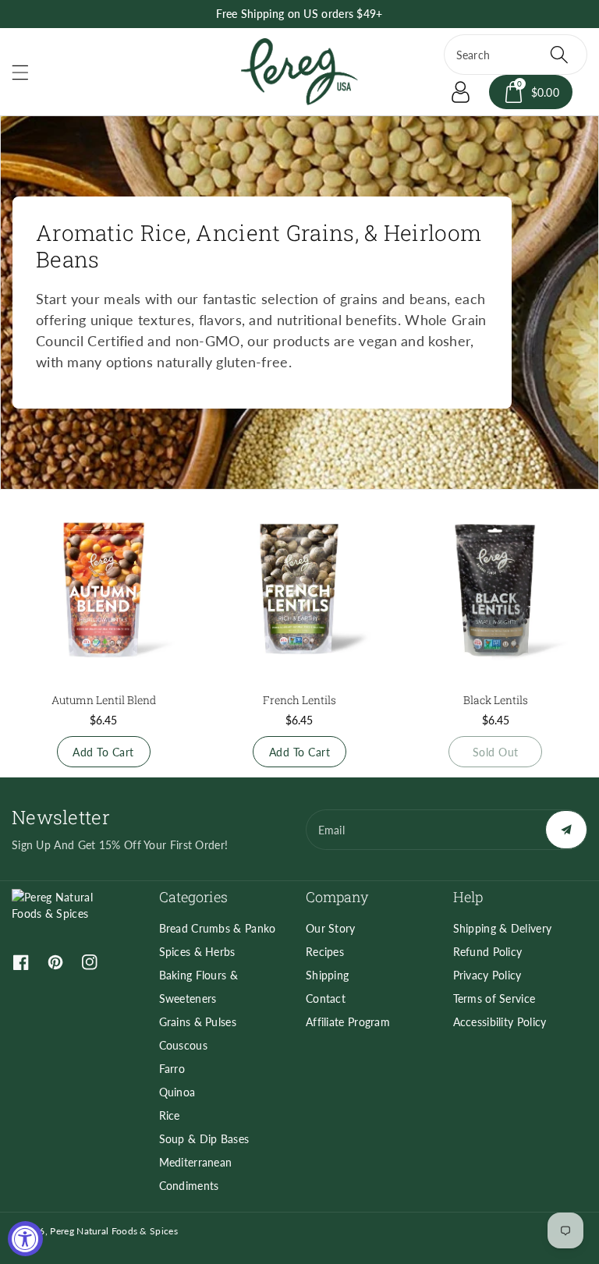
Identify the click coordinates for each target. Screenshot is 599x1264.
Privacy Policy (487, 975)
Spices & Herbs (197, 951)
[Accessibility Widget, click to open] (25, 1238)
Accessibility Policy (500, 1022)
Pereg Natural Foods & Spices (113, 1231)
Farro (172, 1068)
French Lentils (299, 699)
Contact (326, 998)
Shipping (327, 975)
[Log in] (461, 92)
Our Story (331, 928)
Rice (169, 1115)
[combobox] (516, 54)
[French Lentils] (299, 590)
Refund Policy (488, 951)
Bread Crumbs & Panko (217, 928)
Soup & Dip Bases (204, 1138)
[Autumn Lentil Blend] (103, 590)
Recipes (325, 951)
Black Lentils (495, 699)
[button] (27, 72)
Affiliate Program (348, 1022)
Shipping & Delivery (502, 928)
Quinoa (177, 1092)
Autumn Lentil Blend (103, 699)
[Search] (559, 54)
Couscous (183, 1045)
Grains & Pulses (198, 1022)
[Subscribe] (566, 829)
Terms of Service (494, 998)
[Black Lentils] (495, 590)
